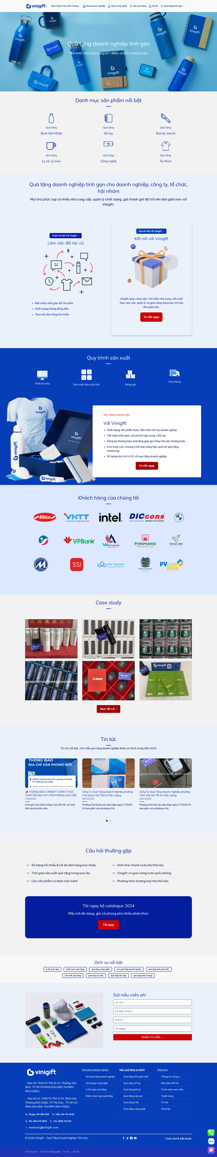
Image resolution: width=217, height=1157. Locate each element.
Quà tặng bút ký (132, 1089)
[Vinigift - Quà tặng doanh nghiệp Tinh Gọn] (36, 6)
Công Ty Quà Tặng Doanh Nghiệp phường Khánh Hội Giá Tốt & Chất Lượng (50, 793)
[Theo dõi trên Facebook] (123, 1138)
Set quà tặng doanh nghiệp (100, 1076)
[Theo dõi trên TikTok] (127, 1138)
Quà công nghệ (119, 6)
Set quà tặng (139, 6)
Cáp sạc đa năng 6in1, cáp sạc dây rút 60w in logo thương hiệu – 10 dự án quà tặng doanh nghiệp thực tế (108, 795)
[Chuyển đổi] (28, 865)
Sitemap (165, 1108)
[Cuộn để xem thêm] (108, 84)
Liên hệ (75, 1151)
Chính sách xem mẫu (172, 1089)
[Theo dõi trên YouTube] (135, 1138)
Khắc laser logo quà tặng (99, 1096)
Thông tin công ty (170, 1076)
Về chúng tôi (31, 1151)
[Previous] (21, 782)
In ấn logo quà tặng (96, 1089)
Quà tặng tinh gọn (173, 6)
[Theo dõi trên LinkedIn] (131, 1138)
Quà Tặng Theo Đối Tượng (64, 6)
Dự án (155, 6)
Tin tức (65, 1151)
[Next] (196, 782)
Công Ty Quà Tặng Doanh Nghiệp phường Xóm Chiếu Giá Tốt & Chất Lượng (164, 793)
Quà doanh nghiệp (96, 6)
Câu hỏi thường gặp (50, 1151)
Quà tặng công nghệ (97, 1083)
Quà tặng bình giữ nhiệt (136, 1076)
